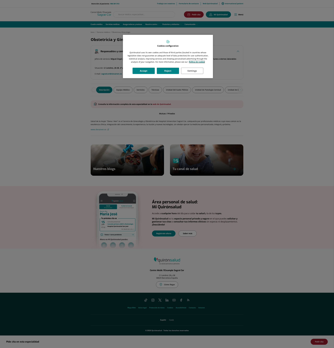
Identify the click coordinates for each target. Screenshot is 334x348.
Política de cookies (197, 62)
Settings (192, 70)
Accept (143, 70)
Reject (167, 70)
